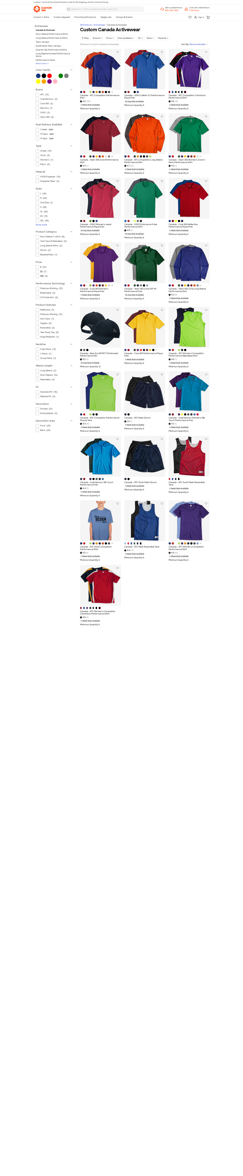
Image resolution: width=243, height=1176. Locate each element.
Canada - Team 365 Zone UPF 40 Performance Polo (140, 290)
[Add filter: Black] (44, 76)
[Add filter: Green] (60, 76)
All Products (86, 25)
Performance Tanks (45, 60)
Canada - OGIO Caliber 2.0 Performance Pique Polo (144, 96)
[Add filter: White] (55, 76)
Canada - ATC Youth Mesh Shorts (140, 482)
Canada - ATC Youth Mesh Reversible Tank (187, 483)
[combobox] (105, 9)
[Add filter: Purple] (49, 81)
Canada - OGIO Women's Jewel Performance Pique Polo (95, 225)
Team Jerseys (42, 42)
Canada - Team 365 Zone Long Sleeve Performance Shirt (187, 290)
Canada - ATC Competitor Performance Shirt (99, 96)
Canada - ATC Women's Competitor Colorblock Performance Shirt (97, 612)
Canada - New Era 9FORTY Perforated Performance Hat (99, 354)
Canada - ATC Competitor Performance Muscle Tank (99, 419)
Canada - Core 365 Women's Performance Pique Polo (94, 290)
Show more (41, 63)
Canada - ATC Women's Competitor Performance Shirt (186, 548)
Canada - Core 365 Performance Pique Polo (143, 354)
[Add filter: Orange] (44, 81)
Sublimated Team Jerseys (48, 46)
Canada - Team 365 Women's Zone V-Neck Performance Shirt (187, 161)
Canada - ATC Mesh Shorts (137, 418)
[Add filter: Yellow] (38, 81)
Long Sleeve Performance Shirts (52, 38)
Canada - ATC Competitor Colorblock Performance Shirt (187, 96)
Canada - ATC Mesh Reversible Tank (141, 547)
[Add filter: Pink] (55, 81)
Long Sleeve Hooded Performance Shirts (53, 55)
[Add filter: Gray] (66, 76)
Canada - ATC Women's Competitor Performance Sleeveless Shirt (186, 354)
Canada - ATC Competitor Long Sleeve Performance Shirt (143, 161)
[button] (199, 10)
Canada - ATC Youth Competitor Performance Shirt (96, 548)
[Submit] (68, 9)
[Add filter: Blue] (38, 76)
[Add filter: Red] (49, 76)
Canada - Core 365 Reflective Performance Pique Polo (183, 225)
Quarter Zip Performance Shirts (51, 50)
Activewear (99, 25)
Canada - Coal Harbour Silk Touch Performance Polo (96, 483)
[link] (42, 9)
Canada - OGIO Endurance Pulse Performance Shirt (140, 225)
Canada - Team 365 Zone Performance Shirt (99, 161)
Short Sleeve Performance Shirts (52, 34)
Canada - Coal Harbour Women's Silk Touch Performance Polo (187, 419)
